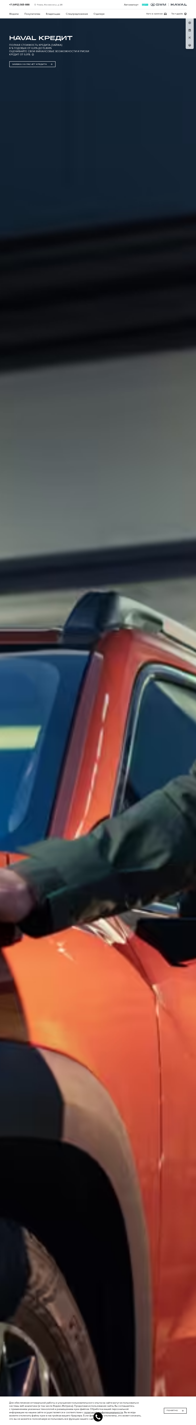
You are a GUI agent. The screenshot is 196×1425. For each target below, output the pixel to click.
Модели (14, 13)
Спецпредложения (77, 13)
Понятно (172, 1410)
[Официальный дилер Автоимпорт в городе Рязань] (169, 4)
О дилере (99, 13)
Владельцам (53, 13)
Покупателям (32, 13)
